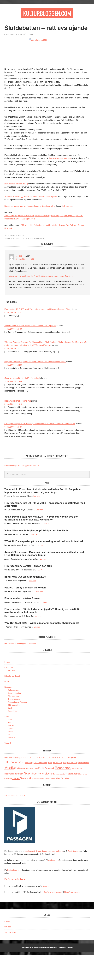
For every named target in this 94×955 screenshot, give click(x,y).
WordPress (62, 947)
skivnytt (49, 773)
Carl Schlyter (71, 225)
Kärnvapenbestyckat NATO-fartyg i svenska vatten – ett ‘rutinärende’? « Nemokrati (39, 423)
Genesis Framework (50, 947)
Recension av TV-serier (17, 702)
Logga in (70, 947)
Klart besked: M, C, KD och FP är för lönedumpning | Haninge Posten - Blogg (37, 309)
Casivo (46, 885)
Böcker (23, 757)
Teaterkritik (12, 711)
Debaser (33, 758)
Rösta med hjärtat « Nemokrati (17, 400)
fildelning (38, 225)
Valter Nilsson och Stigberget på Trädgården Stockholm (36, 530)
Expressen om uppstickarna (47, 215)
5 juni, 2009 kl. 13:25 (25, 259)
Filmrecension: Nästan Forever (22, 598)
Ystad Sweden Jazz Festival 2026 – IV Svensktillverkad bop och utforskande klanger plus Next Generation (41, 518)
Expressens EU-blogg (24, 215)
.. (4, 656)
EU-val (24, 225)
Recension (8, 687)
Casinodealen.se (13, 870)
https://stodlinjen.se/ (72, 891)
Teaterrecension (37, 778)
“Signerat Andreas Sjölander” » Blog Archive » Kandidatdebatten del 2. (35, 361)
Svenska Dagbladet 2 (25, 218)
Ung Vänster (9, 183)
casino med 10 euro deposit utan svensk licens (44, 851)
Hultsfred (36, 763)
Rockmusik (9, 773)
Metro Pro (37, 947)
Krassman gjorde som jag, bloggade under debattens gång (29, 206)
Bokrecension (13, 690)
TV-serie (47, 779)
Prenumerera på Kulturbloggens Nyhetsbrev (22, 465)
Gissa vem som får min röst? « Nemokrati (22, 378)
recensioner (75, 768)
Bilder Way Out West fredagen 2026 (25, 576)
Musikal (11, 725)
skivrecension (58, 774)
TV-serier (11, 737)
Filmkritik (71, 757)
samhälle (47, 225)
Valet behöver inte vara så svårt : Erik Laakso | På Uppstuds (30, 325)
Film (10, 722)
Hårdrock (43, 762)
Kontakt (7, 921)
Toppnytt (7, 743)
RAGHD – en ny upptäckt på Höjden (25, 587)
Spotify (65, 774)
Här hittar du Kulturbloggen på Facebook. (20, 643)
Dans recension (14, 693)
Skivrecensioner (14, 705)
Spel (10, 708)
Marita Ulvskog (58, 225)
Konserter (57, 762)
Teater (10, 731)
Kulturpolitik (9, 667)
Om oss (7, 926)
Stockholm (73, 773)
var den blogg (22, 183)
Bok (6, 757)
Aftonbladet (9, 215)
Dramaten (56, 757)
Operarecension (14, 699)
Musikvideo (29, 768)
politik (30, 225)
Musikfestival (19, 768)
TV (9, 734)
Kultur (69, 762)
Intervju (7, 661)
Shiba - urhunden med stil (14, 795)
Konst (64, 763)
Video (53, 778)
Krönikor (11, 670)
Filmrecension (13, 696)
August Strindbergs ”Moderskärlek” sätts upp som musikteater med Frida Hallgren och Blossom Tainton (44, 553)
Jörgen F (20, 255)
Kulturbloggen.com (47, 13)
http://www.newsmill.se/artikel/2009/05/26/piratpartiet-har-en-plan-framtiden (41, 276)
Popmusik (49, 768)
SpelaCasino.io (74, 851)
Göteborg (29, 762)
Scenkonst (38, 773)
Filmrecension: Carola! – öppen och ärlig (28, 566)
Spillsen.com (53, 860)
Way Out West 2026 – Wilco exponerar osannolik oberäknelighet (41, 623)
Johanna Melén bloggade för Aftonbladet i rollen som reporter (30, 196)
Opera (10, 728)
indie (50, 762)
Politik (33, 238)
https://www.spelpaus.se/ (53, 891)
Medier (86, 762)
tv (43, 778)
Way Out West (63, 778)
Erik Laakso (67, 206)
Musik (6, 681)
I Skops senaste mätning (60, 158)
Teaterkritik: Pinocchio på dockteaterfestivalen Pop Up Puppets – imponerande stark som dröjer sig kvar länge (42, 490)
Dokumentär (46, 758)
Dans (10, 719)
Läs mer (36, 496)
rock (81, 768)
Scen (21, 236)
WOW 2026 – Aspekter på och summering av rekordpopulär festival (43, 541)
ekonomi (64, 758)
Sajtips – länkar (10, 932)
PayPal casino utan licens (14, 878)
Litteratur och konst (12, 676)
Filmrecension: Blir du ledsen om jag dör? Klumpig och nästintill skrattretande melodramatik (42, 610)
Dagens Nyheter (67, 215)
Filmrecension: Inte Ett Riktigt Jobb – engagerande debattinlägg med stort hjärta (44, 504)
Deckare (39, 758)
